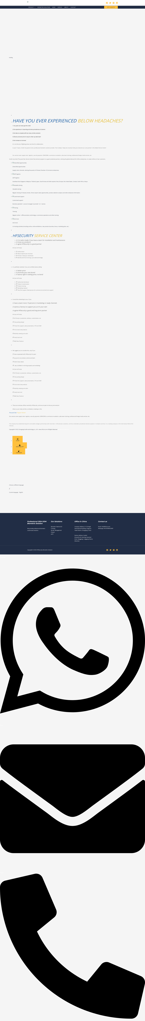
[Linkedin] (117, 3)
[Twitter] (110, 3)
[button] (34, 7)
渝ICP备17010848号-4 (63, 429)
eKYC (52, 534)
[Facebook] (107, 3)
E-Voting (53, 528)
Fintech (53, 532)
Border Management (56, 530)
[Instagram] (113, 3)
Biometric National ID (56, 526)
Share (17, 440)
